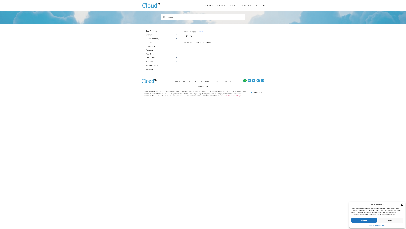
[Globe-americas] (245, 80)
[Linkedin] (258, 80)
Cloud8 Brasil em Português (232, 96)
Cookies (369, 225)
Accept (364, 220)
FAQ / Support (205, 81)
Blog (217, 81)
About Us (384, 225)
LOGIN (256, 5)
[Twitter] (253, 80)
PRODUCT (209, 5)
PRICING (221, 5)
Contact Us (227, 81)
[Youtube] (262, 80)
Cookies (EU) (203, 86)
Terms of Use (377, 225)
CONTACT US (245, 5)
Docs (194, 32)
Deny (390, 220)
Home (186, 32)
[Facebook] (249, 80)
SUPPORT (232, 5)
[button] (402, 204)
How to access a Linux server (199, 42)
